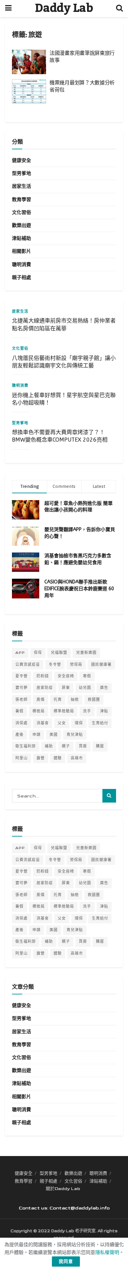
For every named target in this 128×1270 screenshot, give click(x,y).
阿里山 (21, 758)
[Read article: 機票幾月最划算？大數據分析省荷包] (29, 91)
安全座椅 (66, 676)
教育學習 (21, 199)
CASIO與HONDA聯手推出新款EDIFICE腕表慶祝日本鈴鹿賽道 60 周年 (79, 588)
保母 (38, 652)
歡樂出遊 (21, 225)
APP (20, 652)
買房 (83, 746)
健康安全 (21, 160)
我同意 (66, 1261)
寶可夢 (21, 688)
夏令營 (21, 676)
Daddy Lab (64, 8)
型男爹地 (21, 173)
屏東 (66, 688)
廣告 (104, 688)
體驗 (58, 758)
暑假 (19, 711)
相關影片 (21, 251)
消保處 (21, 723)
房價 (41, 699)
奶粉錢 (43, 676)
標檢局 (38, 711)
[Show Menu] (8, 8)
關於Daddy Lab (63, 1188)
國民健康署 (101, 664)
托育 (58, 699)
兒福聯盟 (59, 652)
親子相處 (21, 277)
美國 (53, 734)
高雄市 (77, 758)
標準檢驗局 (64, 711)
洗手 (87, 711)
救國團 (94, 699)
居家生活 (21, 186)
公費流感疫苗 (27, 664)
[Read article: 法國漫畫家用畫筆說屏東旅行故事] (29, 62)
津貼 (104, 711)
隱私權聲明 (107, 1252)
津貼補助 (21, 238)
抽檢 (75, 699)
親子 (66, 746)
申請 (36, 734)
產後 (19, 734)
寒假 (87, 676)
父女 (62, 723)
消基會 (43, 723)
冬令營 (55, 664)
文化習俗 (21, 212)
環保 (79, 723)
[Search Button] (119, 8)
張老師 (21, 699)
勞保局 (76, 664)
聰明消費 (21, 264)
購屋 (100, 746)
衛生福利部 (25, 746)
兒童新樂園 (86, 652)
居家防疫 (45, 688)
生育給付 (100, 723)
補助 (49, 746)
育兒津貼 (75, 734)
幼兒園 (85, 688)
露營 (41, 758)
